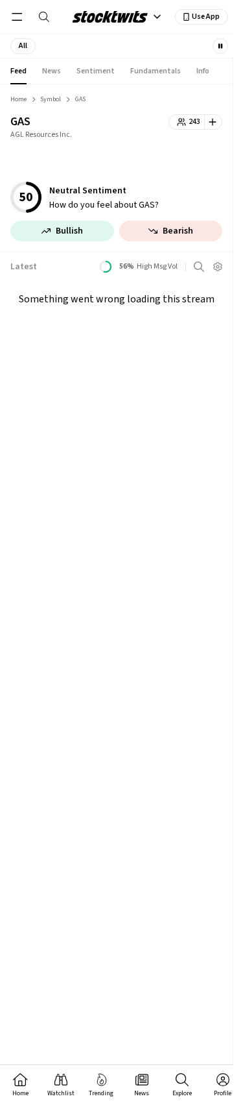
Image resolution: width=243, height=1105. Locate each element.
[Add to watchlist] (213, 122)
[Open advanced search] (199, 266)
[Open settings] (217, 266)
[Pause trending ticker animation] (220, 46)
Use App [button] (206, 16)
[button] (23, 46)
